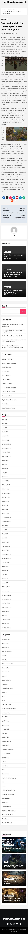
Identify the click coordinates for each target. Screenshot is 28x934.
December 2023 (6, 517)
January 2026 (5, 440)
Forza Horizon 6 (6, 704)
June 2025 (5, 468)
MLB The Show (6, 753)
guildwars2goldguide (13, 2)
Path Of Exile (5, 774)
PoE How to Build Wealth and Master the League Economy (13, 866)
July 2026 (4, 419)
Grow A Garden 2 (6, 717)
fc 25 (3, 696)
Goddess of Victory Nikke (9, 708)
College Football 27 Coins (9, 363)
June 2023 (5, 526)
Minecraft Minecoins (7, 749)
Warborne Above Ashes (8, 810)
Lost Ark (4, 733)
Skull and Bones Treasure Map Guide (12, 336)
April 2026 (5, 432)
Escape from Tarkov (7, 688)
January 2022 (5, 550)
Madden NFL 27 (6, 741)
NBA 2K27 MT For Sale (8, 391)
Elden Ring (5, 684)
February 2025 (6, 485)
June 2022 (5, 534)
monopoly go (5, 757)
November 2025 (6, 448)
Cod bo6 (4, 655)
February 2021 (6, 587)
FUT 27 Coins (5, 371)
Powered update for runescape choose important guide (12, 26)
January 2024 (5, 513)
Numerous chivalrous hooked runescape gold (13, 291)
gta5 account (5, 725)
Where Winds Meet (7, 815)
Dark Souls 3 (5, 672)
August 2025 (5, 460)
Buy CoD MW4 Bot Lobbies (9, 400)
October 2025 (6, 452)
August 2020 (5, 611)
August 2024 (5, 501)
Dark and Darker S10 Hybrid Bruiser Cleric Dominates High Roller (13, 900)
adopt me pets (6, 639)
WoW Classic (5, 819)
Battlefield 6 (5, 647)
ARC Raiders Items (7, 396)
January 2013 (5, 623)
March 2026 (5, 436)
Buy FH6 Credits (6, 367)
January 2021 (5, 591)
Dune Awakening (6, 680)
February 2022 (6, 546)
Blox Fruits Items (7, 651)
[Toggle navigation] (2, 2)
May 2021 (5, 574)
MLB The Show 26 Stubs (9, 387)
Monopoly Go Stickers (8, 359)
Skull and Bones (6, 806)
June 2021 (5, 570)
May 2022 (5, 538)
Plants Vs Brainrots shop (9, 778)
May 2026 (5, 428)
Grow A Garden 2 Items (8, 408)
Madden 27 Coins (7, 383)
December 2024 (6, 493)
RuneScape (4, 19)
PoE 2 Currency (6, 375)
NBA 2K (4, 762)
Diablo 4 (4, 676)
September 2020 (6, 607)
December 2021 (6, 554)
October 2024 (6, 497)
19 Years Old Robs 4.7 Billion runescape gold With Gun (13, 273)
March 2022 (5, 542)
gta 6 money (5, 721)
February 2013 (6, 619)
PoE (3, 782)
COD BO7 (4, 660)
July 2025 (4, 464)
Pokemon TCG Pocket (8, 794)
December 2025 (6, 444)
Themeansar (14, 931)
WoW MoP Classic (7, 823)
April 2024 (5, 509)
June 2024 (5, 505)
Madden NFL (5, 737)
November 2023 (6, 521)
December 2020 (6, 595)
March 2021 (5, 583)
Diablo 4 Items (6, 379)
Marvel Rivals (6, 745)
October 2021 (6, 562)
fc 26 (3, 700)
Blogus (22, 929)
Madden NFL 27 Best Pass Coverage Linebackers (12, 849)
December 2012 (6, 627)
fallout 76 (4, 692)
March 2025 (5, 481)
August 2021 (5, 566)
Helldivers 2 (5, 729)
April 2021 (5, 579)
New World (5, 766)
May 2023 (5, 530)
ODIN (3, 770)
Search (4, 306)
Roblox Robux (6, 798)
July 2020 (4, 615)
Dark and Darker (6, 668)
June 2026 (5, 424)
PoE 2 (3, 786)
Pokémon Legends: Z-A (8, 790)
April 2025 (5, 477)
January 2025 (5, 489)
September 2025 (6, 456)
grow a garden (6, 713)
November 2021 (6, 558)
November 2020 (6, 599)
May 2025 (5, 472)
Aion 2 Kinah (5, 404)
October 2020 (6, 603)
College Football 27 (7, 664)
